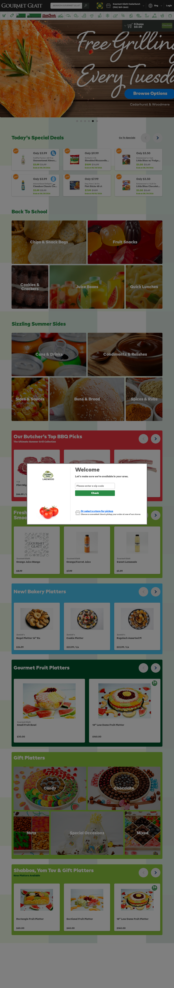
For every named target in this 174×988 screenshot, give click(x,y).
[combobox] (95, 486)
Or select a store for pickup (97, 511)
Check (95, 493)
